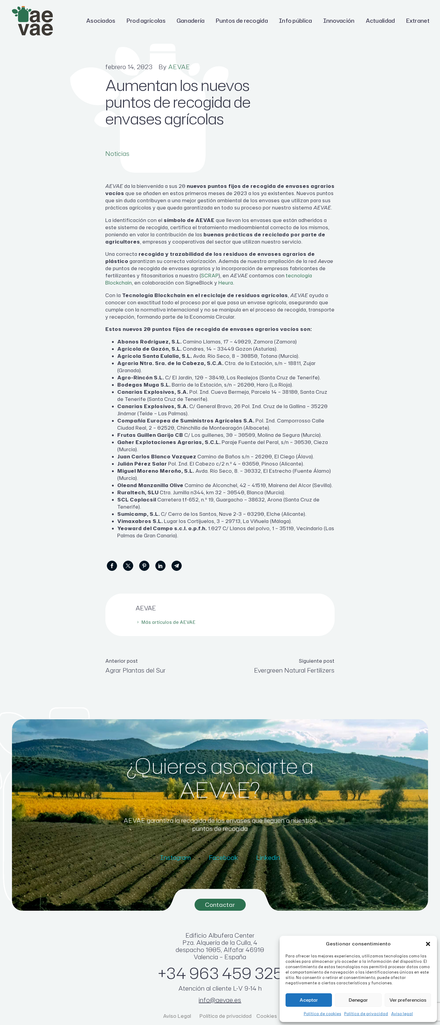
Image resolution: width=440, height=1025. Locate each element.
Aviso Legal (177, 1016)
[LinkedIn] (160, 566)
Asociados (101, 20)
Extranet (418, 20)
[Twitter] (128, 566)
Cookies (267, 1016)
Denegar (358, 1000)
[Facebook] (112, 566)
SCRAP (210, 275)
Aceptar (309, 1000)
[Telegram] (177, 566)
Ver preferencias (407, 1000)
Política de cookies (322, 1013)
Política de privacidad (366, 1013)
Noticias (117, 153)
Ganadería (191, 20)
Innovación (339, 20)
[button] (428, 944)
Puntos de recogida (242, 20)
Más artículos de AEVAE (169, 622)
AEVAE (179, 67)
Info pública (295, 20)
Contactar (220, 905)
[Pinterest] (144, 566)
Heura (226, 282)
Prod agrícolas (146, 20)
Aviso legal (402, 1013)
